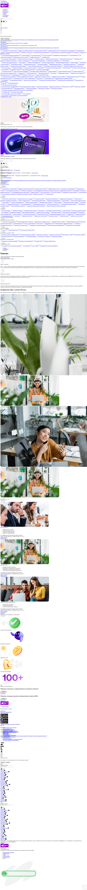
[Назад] (2, 498)
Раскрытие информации (19, 47)
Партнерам (5, 16)
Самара (2, 792)
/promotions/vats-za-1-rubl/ (6, 96)
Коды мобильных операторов (9, 735)
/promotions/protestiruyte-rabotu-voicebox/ (9, 128)
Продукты (5, 10)
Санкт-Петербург (4, 771)
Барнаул (2, 773)
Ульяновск (3, 797)
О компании (6, 15)
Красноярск (3, 783)
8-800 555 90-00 (4, 537)
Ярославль (3, 801)
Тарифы (5, 13)
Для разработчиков (15, 731)
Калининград (4, 780)
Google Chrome (6, 855)
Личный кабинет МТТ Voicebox (18, 39)
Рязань (2, 790)
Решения (5, 9)
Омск (2, 787)
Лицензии (31, 47)
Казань (2, 779)
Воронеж (3, 775)
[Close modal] (2, 753)
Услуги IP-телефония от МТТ (41, 39)
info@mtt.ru (3, 711)
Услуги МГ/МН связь (29, 39)
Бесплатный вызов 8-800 (53, 39)
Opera (4, 858)
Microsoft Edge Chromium (8, 852)
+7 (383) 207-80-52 (4, 2)
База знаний (5, 734)
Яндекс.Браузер (6, 857)
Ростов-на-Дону (4, 789)
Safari (4, 854)
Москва (2, 770)
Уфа (2, 798)
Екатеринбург (4, 776)
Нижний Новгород (5, 784)
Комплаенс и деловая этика (53, 47)
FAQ (4, 733)
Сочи (2, 794)
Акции (4, 14)
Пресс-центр (3, 47)
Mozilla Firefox (6, 853)
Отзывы (8, 47)
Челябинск (3, 799)
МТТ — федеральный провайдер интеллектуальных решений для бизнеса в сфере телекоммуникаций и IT (24, 735)
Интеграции (6, 11)
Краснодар (3, 782)
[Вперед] (4, 498)
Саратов (2, 793)
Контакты (27, 47)
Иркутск (2, 778)
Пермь (2, 788)
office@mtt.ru (3, 538)
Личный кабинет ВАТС (6, 39)
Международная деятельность (40, 47)
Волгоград (3, 774)
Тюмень (2, 796)
